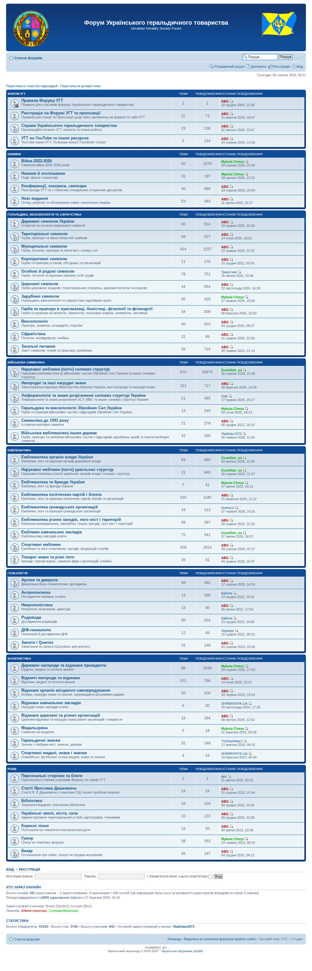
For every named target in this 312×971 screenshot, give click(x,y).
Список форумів (28, 58)
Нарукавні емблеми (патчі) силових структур (65, 369)
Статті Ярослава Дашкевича (48, 788)
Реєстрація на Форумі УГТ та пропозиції (61, 113)
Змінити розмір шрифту (298, 56)
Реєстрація (281, 66)
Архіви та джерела (39, 580)
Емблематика (19, 450)
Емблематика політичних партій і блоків (61, 494)
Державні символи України (47, 221)
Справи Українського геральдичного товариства (69, 125)
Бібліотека (31, 800)
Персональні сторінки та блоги (51, 775)
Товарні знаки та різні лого (47, 557)
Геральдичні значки (40, 740)
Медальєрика (34, 728)
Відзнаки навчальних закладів (51, 702)
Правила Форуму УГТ (42, 100)
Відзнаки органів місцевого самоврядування (65, 690)
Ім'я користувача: (19, 876)
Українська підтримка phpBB (182, 951)
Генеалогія (17, 573)
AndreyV (227, 508)
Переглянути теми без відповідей (31, 86)
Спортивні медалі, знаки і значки (54, 753)
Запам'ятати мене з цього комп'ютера (178, 876)
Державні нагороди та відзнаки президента (63, 665)
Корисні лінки (35, 825)
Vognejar (227, 630)
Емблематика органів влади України (57, 457)
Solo (224, 396)
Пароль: (90, 876)
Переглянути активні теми (80, 86)
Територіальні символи (44, 233)
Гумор (27, 838)
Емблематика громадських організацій (59, 507)
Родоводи (31, 617)
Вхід (299, 66)
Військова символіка (26, 362)
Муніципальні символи (44, 246)
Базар (27, 850)
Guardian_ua (231, 370)
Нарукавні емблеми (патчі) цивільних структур (67, 469)
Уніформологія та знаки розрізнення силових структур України (83, 395)
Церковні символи (39, 283)
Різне (12, 769)
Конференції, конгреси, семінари (54, 186)
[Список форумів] (31, 27)
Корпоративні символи (44, 258)
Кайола (226, 593)
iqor (224, 776)
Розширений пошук (229, 66)
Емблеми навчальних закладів (51, 532)
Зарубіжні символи (40, 296)
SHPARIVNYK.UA (234, 703)
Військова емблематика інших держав (59, 433)
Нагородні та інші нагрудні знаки (53, 383)
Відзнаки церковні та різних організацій (60, 715)
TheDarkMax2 (232, 741)
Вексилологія (34, 321)
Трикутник (229, 272)
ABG (225, 101)
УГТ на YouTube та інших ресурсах (55, 138)
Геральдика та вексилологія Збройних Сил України (71, 408)
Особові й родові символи (47, 271)
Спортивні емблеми (41, 544)
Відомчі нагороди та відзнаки (50, 677)
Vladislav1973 (231, 433)
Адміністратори (34, 910)
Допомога (258, 66)
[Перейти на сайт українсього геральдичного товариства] (279, 42)
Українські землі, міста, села (49, 813)
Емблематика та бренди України (53, 482)
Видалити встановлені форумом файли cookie (220, 939)
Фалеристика (19, 658)
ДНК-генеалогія (36, 630)
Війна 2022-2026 (36, 161)
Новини (14, 154)
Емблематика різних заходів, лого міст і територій (71, 519)
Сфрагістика (33, 333)
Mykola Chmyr (232, 161)
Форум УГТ (17, 93)
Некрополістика (36, 605)
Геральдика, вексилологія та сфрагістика (44, 214)
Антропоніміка (35, 592)
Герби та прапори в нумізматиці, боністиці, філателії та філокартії (87, 308)
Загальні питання (38, 346)
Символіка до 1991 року (45, 420)
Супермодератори (63, 910)
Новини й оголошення (43, 173)
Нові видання (34, 198)
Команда (174, 939)
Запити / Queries (37, 642)
